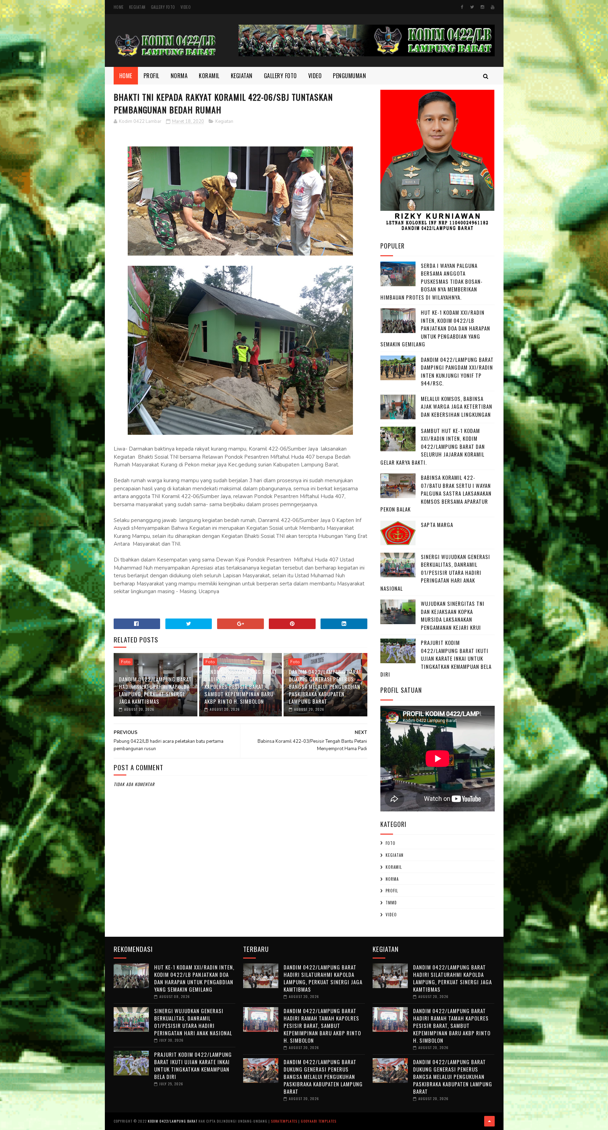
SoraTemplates (284, 1121)
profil (392, 890)
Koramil (209, 75)
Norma (179, 75)
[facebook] (462, 7)
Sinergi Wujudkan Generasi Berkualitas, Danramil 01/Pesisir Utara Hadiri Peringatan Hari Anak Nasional (435, 572)
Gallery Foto (163, 7)
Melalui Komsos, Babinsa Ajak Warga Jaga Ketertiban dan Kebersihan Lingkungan (456, 406)
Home (119, 7)
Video (185, 7)
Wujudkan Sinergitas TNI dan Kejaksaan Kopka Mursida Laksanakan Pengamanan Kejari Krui (452, 615)
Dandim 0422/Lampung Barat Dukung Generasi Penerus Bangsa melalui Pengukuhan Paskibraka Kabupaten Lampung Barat (325, 686)
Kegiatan (137, 7)
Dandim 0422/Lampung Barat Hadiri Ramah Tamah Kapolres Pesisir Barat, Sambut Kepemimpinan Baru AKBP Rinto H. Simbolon (240, 686)
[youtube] (492, 7)
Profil (151, 75)
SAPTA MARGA (437, 524)
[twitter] (472, 7)
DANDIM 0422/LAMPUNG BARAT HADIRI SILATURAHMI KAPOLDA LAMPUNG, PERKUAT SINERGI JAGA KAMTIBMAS (155, 690)
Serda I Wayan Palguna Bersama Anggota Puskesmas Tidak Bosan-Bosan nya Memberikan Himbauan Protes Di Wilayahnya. (431, 281)
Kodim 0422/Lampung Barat (172, 1121)
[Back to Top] (489, 1121)
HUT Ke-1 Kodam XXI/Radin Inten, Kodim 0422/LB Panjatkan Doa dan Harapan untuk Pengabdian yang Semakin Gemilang (435, 328)
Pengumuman (349, 75)
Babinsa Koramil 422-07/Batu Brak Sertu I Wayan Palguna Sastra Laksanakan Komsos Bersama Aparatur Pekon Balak (436, 493)
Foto (126, 662)
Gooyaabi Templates (318, 1121)
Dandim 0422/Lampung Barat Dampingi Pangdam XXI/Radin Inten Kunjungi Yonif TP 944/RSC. (457, 371)
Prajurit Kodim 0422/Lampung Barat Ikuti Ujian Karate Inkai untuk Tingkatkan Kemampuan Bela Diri (436, 658)
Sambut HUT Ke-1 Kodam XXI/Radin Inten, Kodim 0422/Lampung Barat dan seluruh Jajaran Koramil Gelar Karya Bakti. (432, 446)
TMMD (391, 902)
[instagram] (482, 7)
